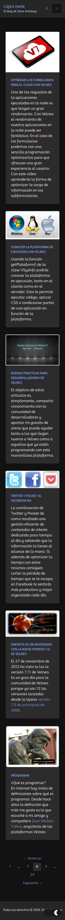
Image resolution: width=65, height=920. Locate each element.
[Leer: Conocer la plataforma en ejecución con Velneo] (32, 225)
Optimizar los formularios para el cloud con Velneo (32, 82)
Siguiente (32, 883)
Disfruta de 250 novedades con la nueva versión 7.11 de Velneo (31, 649)
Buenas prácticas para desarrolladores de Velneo (29, 378)
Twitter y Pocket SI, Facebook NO (26, 498)
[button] (47, 8)
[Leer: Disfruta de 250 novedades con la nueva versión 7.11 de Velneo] (32, 623)
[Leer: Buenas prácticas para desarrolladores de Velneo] (32, 349)
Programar (20, 775)
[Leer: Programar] (32, 746)
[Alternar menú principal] (56, 8)
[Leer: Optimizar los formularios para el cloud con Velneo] (32, 52)
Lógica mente (14, 6)
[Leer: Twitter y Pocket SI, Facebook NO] (32, 479)
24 (32, 875)
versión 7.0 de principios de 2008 (30, 704)
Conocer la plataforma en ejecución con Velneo (32, 249)
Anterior (32, 858)
